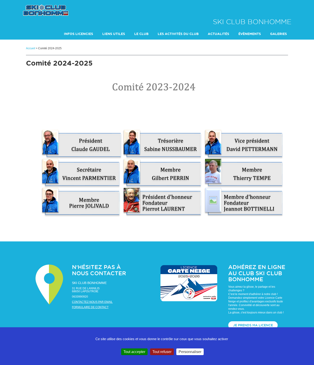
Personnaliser (190, 352)
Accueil (30, 48)
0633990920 (80, 296)
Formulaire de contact (90, 307)
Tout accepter (134, 352)
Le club (141, 34)
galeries (278, 34)
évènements (249, 34)
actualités (218, 34)
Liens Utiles (113, 34)
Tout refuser (161, 352)
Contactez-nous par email (92, 302)
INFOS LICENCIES (78, 34)
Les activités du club (178, 34)
